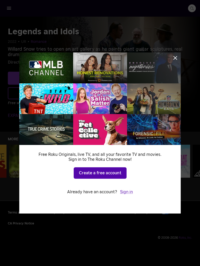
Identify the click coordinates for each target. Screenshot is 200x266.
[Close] (175, 58)
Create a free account (100, 173)
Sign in (126, 192)
